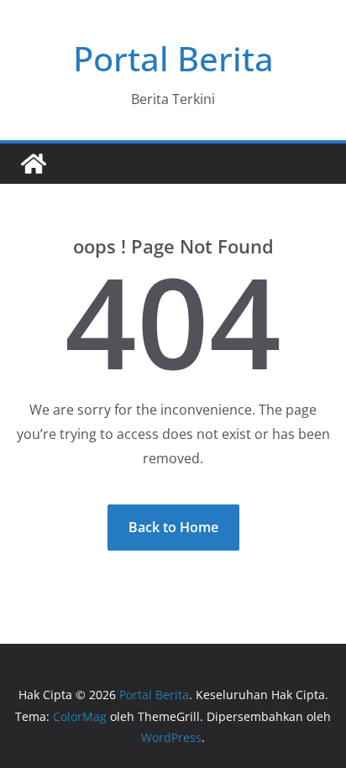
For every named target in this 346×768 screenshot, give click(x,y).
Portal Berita (173, 58)
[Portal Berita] (33, 164)
